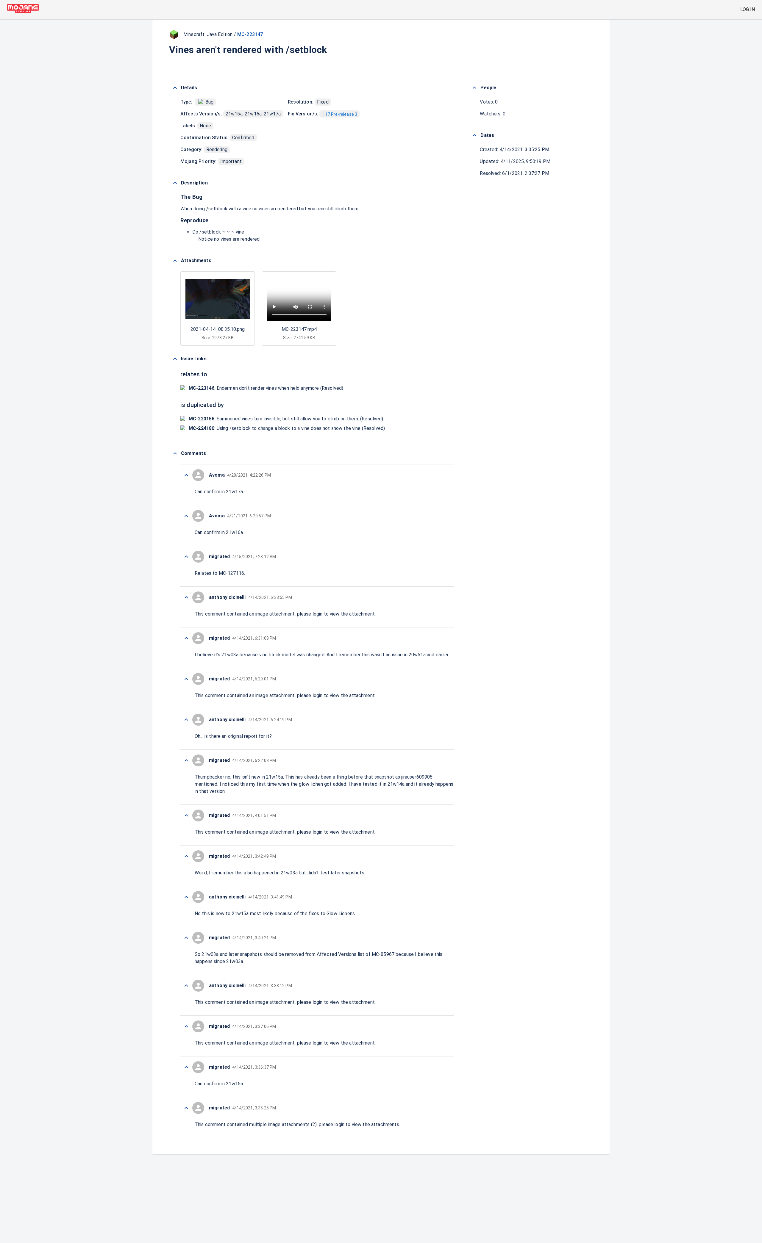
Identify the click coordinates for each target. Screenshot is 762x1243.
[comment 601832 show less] (186, 815)
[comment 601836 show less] (186, 638)
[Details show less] (175, 88)
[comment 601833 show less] (186, 760)
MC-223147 (250, 34)
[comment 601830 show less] (186, 897)
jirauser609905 (416, 777)
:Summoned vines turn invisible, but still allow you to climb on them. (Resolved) (286, 419)
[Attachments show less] (175, 261)
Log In (747, 9)
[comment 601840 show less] (186, 475)
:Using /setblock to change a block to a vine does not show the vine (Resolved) (287, 428)
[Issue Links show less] (175, 359)
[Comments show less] (175, 453)
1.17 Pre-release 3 (339, 114)
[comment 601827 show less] (186, 1026)
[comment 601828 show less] (186, 986)
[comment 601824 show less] (186, 1108)
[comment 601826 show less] (186, 1067)
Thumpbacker (209, 777)
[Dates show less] (474, 135)
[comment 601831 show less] (186, 856)
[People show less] (474, 88)
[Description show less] (175, 183)
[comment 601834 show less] (186, 720)
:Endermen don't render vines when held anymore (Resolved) (266, 388)
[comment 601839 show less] (186, 516)
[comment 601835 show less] (186, 679)
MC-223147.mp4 (299, 329)
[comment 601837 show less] (186, 597)
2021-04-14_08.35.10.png (217, 329)
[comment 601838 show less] (186, 557)
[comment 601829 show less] (186, 938)
